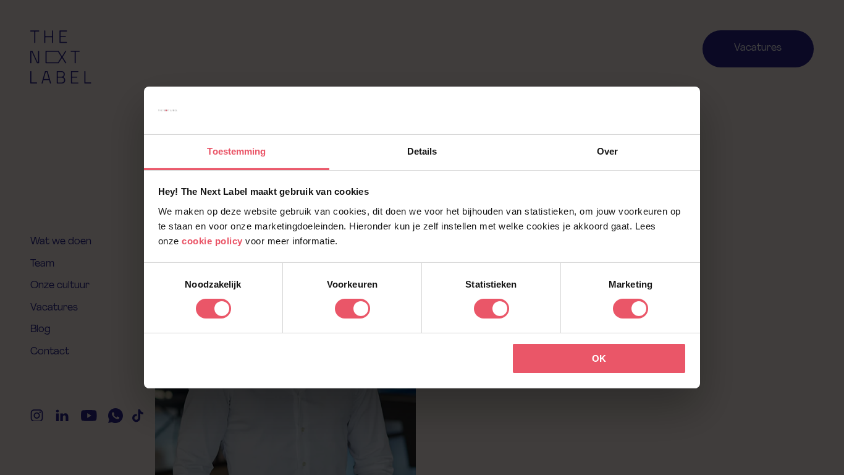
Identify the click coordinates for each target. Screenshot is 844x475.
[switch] (352, 309)
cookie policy (212, 241)
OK (599, 358)
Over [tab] (607, 151)
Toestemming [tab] (236, 151)
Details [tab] (422, 151)
